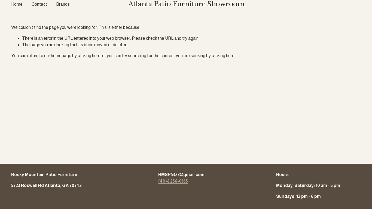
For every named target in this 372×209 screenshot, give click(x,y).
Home (17, 4)
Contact (39, 4)
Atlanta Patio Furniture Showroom (186, 4)
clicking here (89, 55)
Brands (63, 4)
